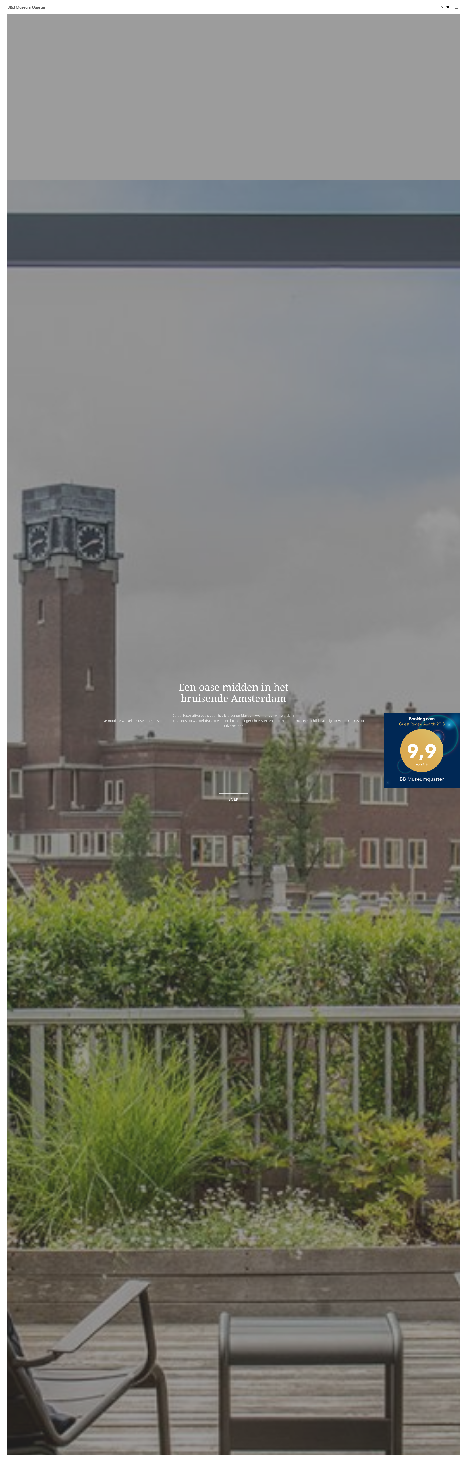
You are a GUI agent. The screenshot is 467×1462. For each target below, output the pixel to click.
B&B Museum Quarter (26, 7)
